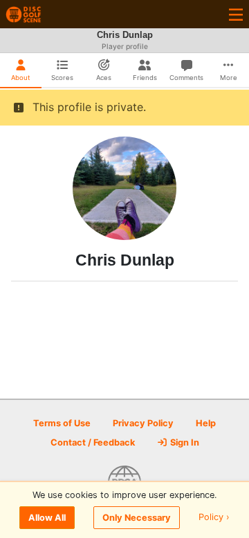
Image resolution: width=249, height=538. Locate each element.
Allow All (47, 517)
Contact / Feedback (92, 442)
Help (206, 423)
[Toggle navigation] (235, 14)
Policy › (214, 517)
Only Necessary (136, 517)
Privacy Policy (143, 423)
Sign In (183, 442)
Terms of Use (62, 423)
